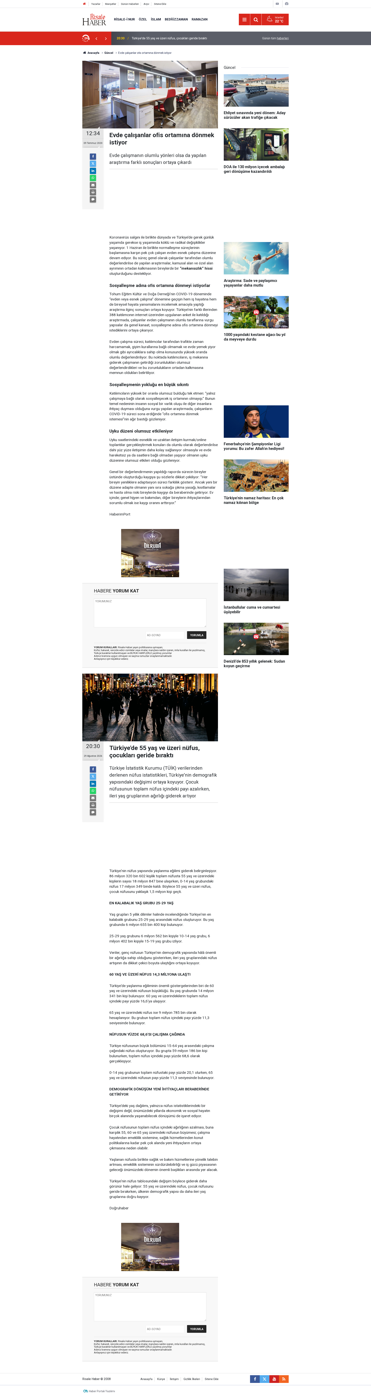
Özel (143, 19)
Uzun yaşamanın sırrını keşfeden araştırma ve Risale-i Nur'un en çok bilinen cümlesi (182, 38)
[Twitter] (93, 164)
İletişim (174, 1379)
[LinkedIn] (93, 171)
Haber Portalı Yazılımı (102, 1391)
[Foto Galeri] (286, 4)
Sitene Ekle (160, 4)
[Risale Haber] (94, 19)
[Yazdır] (93, 192)
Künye (161, 1379)
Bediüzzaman (176, 19)
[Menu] (244, 19)
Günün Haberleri (130, 4)
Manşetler (110, 4)
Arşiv (146, 4)
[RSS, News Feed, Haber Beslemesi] (284, 1379)
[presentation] (96, 38)
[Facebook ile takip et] (255, 1379)
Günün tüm (275, 38)
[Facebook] (93, 157)
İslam (156, 19)
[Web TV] (277, 4)
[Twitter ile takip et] (264, 1379)
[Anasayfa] (84, 4)
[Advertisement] (64, 113)
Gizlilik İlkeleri (192, 1379)
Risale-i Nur (124, 19)
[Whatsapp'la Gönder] (93, 178)
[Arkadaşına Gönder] (93, 185)
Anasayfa (146, 1379)
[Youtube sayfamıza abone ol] (274, 1379)
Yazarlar (95, 4)
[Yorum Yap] (93, 199)
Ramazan (200, 19)
